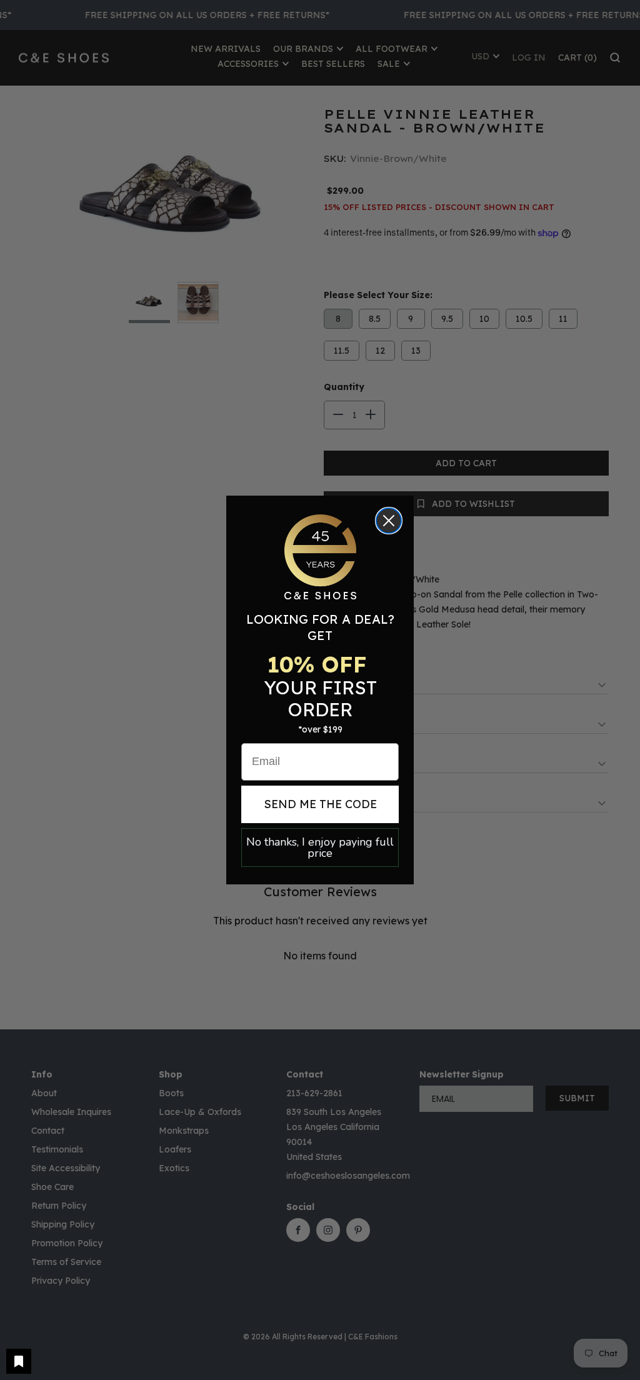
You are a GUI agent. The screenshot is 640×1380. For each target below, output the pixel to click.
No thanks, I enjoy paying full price (320, 847)
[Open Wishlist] (18, 1361)
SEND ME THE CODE (320, 804)
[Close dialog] (388, 520)
